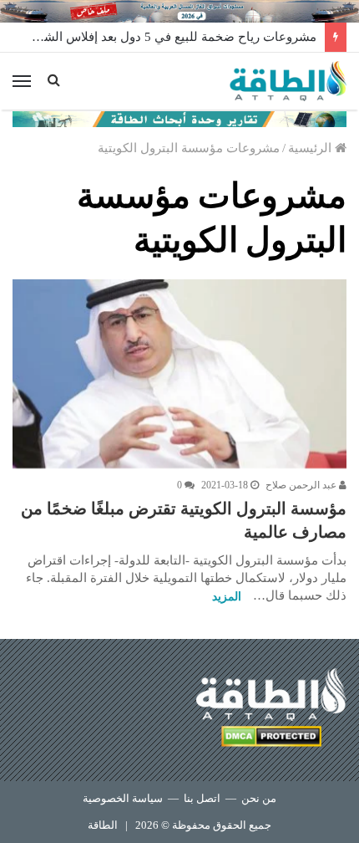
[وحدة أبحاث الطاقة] (179, 118)
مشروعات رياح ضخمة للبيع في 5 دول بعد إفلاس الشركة (170, 36)
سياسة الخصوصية (123, 798)
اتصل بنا (202, 798)
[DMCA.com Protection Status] (271, 739)
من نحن (258, 798)
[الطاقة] (288, 81)
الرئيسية (311, 148)
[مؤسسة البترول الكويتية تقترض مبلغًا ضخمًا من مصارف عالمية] (179, 373)
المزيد (226, 596)
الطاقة (103, 825)
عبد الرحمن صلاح (302, 485)
